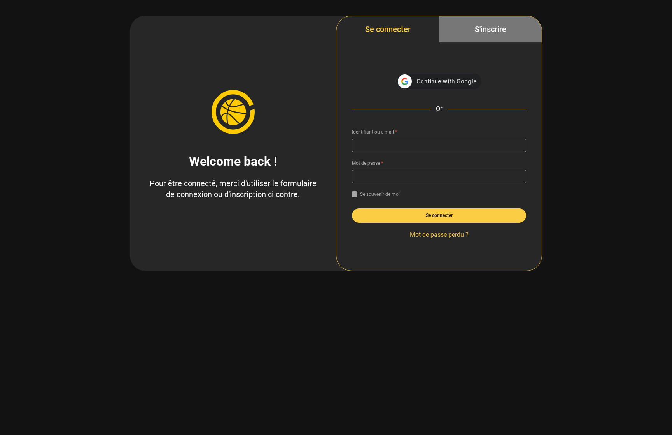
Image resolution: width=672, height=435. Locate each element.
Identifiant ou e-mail (374, 132)
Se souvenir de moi (380, 194)
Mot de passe (367, 163)
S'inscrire (490, 29)
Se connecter (388, 29)
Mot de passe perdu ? (439, 234)
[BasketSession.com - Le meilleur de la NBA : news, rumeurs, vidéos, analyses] (233, 111)
